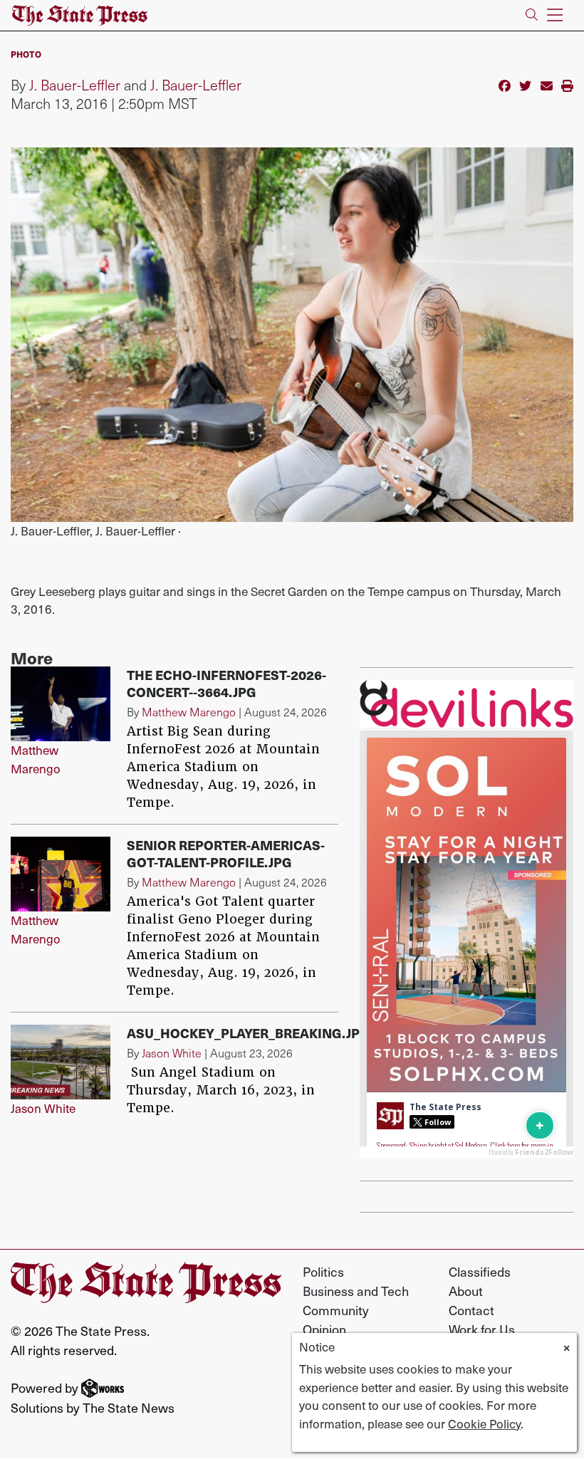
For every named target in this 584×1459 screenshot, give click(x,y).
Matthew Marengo (36, 759)
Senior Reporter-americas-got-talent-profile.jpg (226, 853)
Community (336, 1310)
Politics (323, 1271)
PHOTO (26, 54)
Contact (471, 1310)
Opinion (324, 1329)
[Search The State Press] (532, 15)
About (466, 1290)
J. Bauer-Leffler (74, 85)
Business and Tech (356, 1290)
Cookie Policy (484, 1423)
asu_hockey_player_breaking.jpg (248, 1033)
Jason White (43, 1108)
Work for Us (482, 1329)
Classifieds (480, 1271)
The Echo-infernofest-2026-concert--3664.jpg (226, 683)
